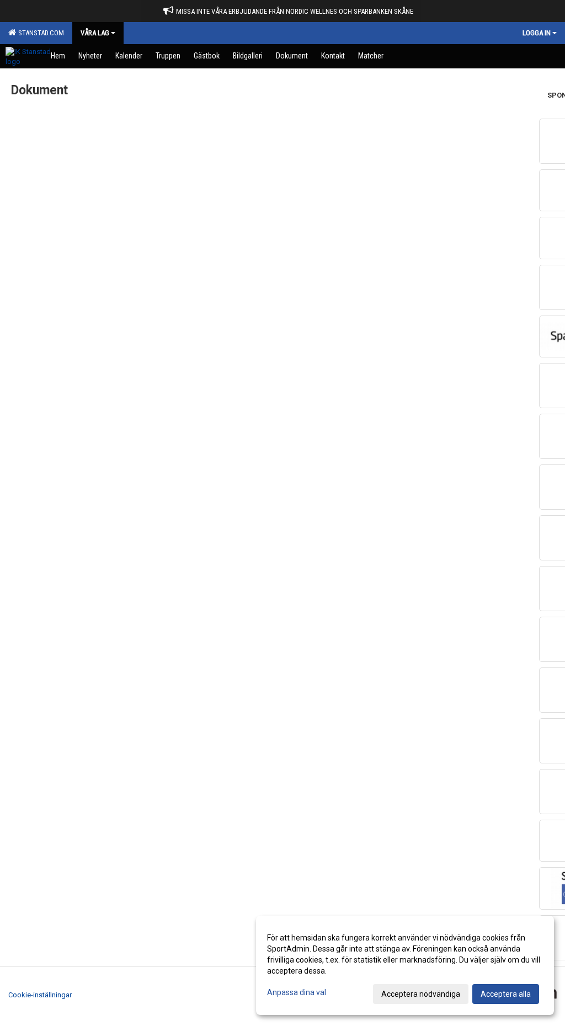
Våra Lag (95, 33)
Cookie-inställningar (40, 995)
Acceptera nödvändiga (420, 994)
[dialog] (405, 965)
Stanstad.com (39, 33)
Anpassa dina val (296, 992)
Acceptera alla (506, 994)
